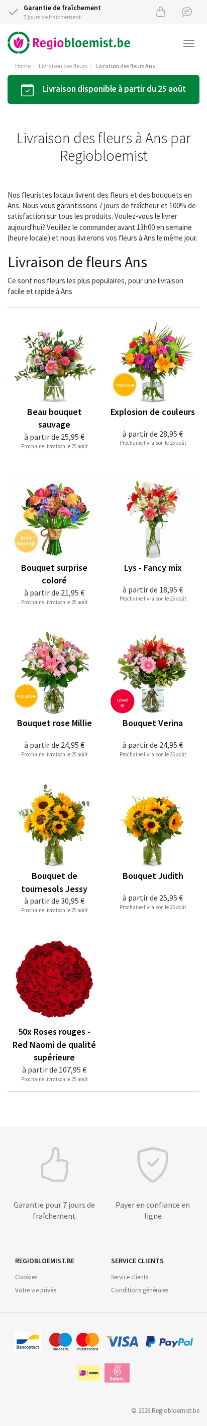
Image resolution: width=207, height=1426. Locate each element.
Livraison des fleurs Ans (125, 66)
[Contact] (186, 11)
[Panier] (160, 11)
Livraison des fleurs (63, 66)
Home (23, 66)
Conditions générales (139, 1290)
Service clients (129, 1277)
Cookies (26, 1277)
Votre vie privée (35, 1290)
